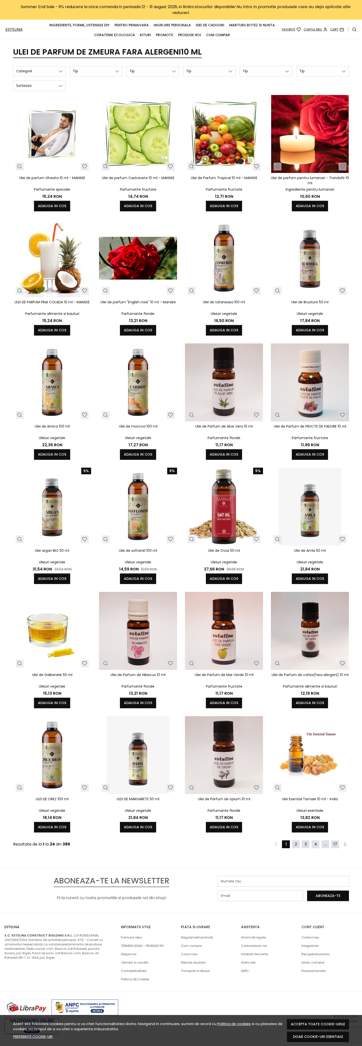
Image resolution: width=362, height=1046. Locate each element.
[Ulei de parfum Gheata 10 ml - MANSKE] (52, 134)
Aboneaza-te (328, 895)
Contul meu (310, 937)
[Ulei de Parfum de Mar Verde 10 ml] (224, 631)
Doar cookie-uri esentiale (318, 1036)
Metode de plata (193, 962)
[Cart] (337, 29)
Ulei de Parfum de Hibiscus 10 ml (138, 674)
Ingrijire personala (172, 25)
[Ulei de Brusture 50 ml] (310, 258)
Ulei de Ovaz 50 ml (224, 550)
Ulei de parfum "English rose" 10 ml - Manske (138, 302)
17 (335, 844)
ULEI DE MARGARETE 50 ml (138, 799)
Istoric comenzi (312, 962)
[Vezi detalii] (19, 166)
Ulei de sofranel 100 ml (138, 550)
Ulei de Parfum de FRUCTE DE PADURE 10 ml (310, 426)
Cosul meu (189, 954)
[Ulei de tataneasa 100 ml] (224, 258)
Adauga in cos (52, 205)
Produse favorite (313, 971)
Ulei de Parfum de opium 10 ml (224, 799)
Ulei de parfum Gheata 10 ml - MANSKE (52, 177)
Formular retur (131, 937)
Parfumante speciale (52, 189)
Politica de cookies (234, 1023)
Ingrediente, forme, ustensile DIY (79, 25)
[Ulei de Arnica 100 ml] (52, 382)
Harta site (248, 962)
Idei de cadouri (210, 25)
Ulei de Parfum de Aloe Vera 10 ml (224, 426)
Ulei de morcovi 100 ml (138, 426)
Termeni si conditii (134, 962)
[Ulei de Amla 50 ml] (310, 507)
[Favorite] (291, 29)
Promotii (164, 34)
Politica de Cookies (135, 979)
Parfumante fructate (138, 189)
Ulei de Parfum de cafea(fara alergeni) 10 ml (310, 674)
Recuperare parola (315, 954)
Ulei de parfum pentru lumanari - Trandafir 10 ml (310, 180)
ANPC (245, 971)
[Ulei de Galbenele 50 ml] (52, 631)
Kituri (145, 34)
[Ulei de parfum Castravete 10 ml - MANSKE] (138, 134)
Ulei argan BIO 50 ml (52, 550)
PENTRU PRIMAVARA (132, 25)
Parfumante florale (138, 313)
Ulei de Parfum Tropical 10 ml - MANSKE (224, 177)
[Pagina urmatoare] (345, 844)
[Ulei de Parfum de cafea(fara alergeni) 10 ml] (310, 631)
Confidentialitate (133, 971)
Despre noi (128, 954)
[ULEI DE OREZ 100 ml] (52, 755)
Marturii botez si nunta (252, 25)
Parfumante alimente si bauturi (52, 313)
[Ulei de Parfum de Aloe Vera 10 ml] (224, 382)
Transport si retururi (195, 971)
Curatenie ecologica (114, 34)
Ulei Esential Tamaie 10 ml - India (310, 799)
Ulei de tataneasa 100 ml (224, 302)
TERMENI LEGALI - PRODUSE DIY (142, 946)
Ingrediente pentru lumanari (310, 189)
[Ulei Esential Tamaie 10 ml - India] (310, 755)
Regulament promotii (197, 937)
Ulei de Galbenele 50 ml (52, 674)
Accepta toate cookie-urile (318, 1024)
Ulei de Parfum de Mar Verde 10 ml (224, 674)
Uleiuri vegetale (224, 313)
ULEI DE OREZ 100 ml (52, 799)
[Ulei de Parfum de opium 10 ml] (224, 755)
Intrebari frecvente (254, 954)
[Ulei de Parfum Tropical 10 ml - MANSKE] (224, 134)
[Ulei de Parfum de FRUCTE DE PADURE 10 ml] (310, 382)
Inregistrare (309, 946)
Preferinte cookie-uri (32, 1036)
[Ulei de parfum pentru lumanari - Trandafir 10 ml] (310, 134)
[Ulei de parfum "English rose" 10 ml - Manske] (138, 258)
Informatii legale (253, 937)
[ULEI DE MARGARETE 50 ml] (138, 755)
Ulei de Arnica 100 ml (52, 426)
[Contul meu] (316, 29)
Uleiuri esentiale (309, 810)
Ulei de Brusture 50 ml (310, 302)
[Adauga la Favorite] (84, 166)
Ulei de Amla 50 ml (310, 550)
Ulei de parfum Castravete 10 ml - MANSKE (138, 177)
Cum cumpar (218, 34)
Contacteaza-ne (254, 946)
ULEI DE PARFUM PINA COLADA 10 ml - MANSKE (52, 302)
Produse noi (189, 34)
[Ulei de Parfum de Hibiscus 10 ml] (138, 631)
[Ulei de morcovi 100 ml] (138, 382)
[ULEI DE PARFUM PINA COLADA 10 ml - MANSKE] (52, 258)
